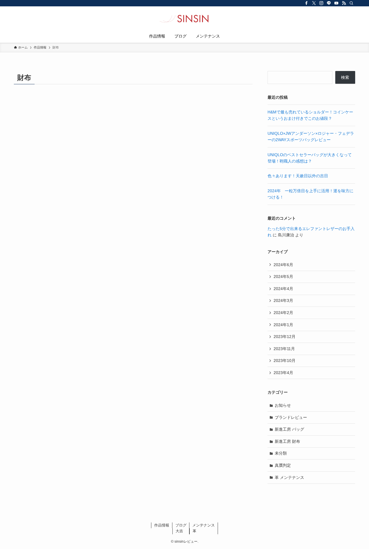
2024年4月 (283, 288)
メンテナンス (203, 525)
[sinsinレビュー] (184, 19)
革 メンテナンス (289, 477)
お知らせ (283, 405)
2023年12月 (284, 336)
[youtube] (336, 3)
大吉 (179, 531)
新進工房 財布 (287, 441)
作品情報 (161, 525)
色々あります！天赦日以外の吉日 (298, 175)
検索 (345, 77)
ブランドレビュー (291, 417)
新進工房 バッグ (289, 429)
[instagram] (321, 3)
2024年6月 (283, 264)
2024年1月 (283, 324)
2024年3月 (283, 300)
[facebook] (306, 3)
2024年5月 (283, 276)
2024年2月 (283, 312)
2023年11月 (284, 348)
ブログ (181, 525)
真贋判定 (283, 465)
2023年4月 (283, 372)
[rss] (344, 3)
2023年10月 (284, 360)
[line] (329, 3)
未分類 (281, 453)
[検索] (351, 3)
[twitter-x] (314, 3)
